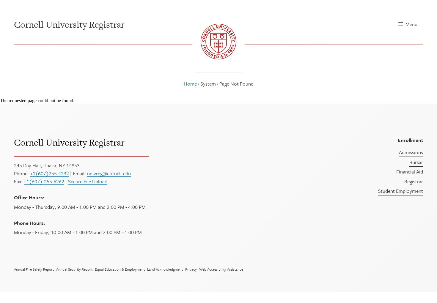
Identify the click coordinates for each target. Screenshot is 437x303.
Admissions (411, 152)
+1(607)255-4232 (49, 173)
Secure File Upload (87, 181)
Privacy (191, 269)
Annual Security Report (74, 269)
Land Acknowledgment (165, 269)
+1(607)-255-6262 (44, 181)
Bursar (416, 162)
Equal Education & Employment (120, 269)
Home (190, 83)
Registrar (413, 181)
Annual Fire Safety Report (34, 269)
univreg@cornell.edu (109, 173)
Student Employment (400, 191)
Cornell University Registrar (69, 142)
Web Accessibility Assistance (221, 269)
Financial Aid (409, 171)
